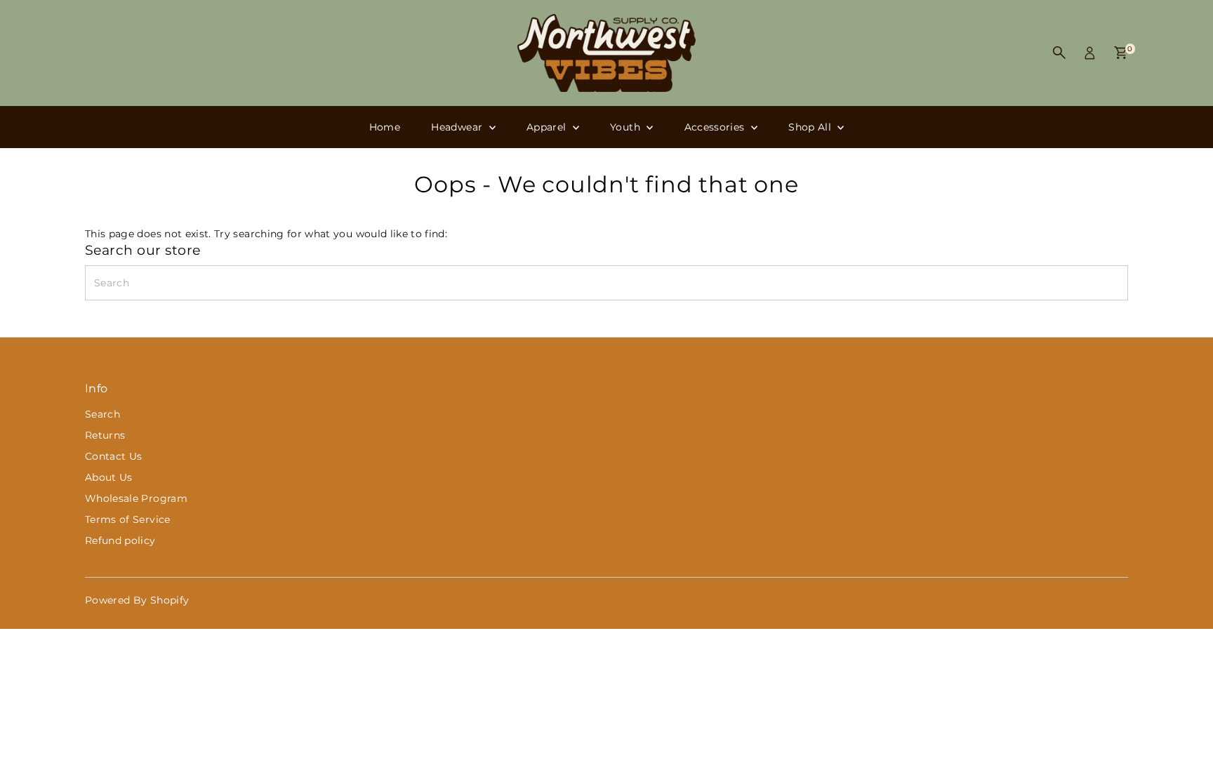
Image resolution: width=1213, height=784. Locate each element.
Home (384, 127)
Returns (105, 435)
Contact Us (113, 456)
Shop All (811, 127)
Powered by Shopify (137, 600)
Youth (626, 127)
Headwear (458, 127)
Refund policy (120, 540)
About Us (109, 477)
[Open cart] (1120, 52)
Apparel (547, 127)
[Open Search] (1059, 52)
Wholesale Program (136, 498)
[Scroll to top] (1185, 745)
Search (102, 414)
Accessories (716, 127)
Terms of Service (128, 519)
